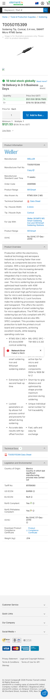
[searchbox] (22, 10)
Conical (30, 212)
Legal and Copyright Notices (32, 659)
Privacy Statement (10, 659)
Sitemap (5, 665)
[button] (4, 3)
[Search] (45, 10)
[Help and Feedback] (44, 693)
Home (5, 17)
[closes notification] (40, 350)
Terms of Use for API (30, 662)
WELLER (31, 159)
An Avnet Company (10, 680)
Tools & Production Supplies (23, 17)
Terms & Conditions (10, 662)
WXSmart (31, 190)
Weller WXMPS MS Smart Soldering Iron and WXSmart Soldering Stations (36, 221)
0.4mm (30, 207)
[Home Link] (21, 3)
